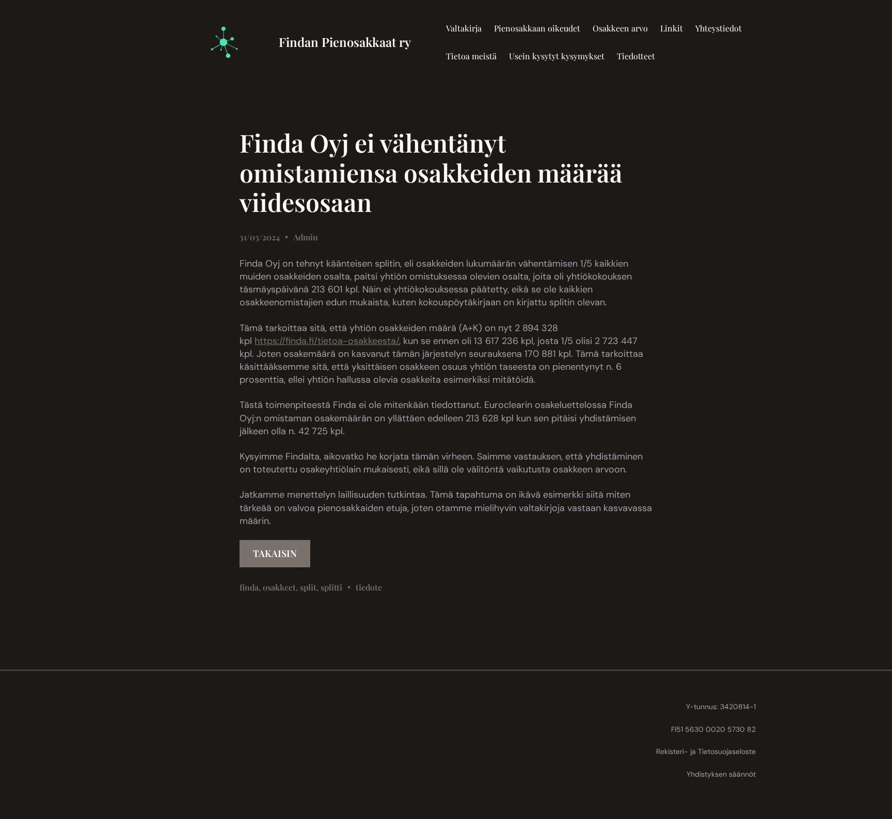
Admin (305, 237)
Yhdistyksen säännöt (721, 774)
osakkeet (279, 587)
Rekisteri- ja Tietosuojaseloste (706, 751)
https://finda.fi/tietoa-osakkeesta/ (326, 341)
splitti (331, 587)
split (308, 587)
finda (249, 587)
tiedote (369, 587)
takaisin (275, 553)
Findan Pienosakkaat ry (345, 42)
